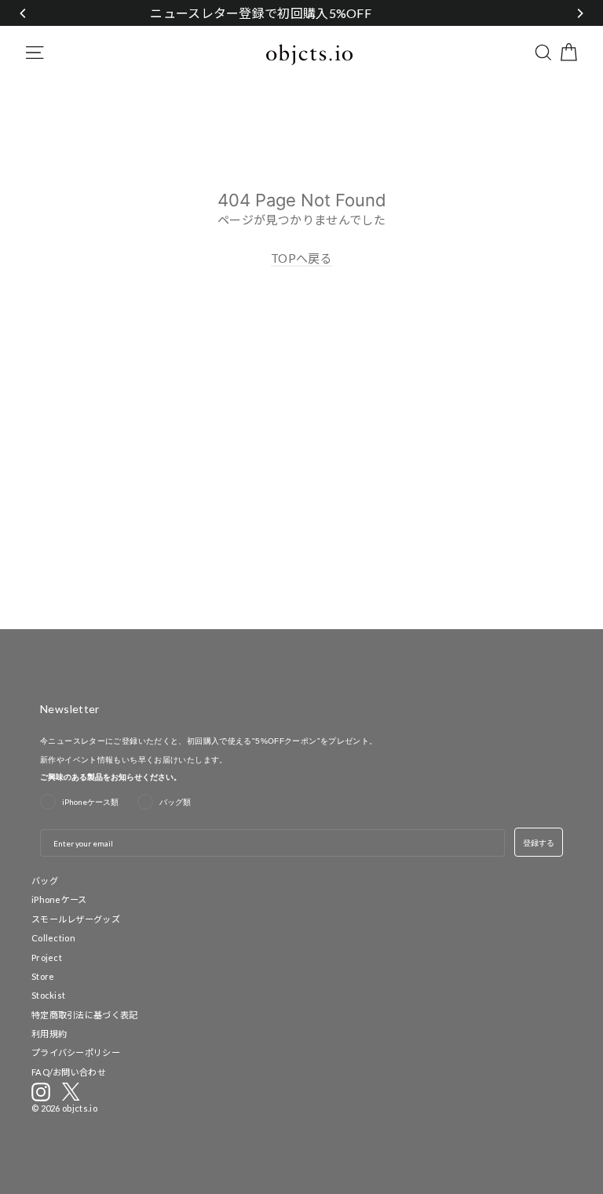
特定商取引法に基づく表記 (84, 1015)
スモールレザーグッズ (75, 919)
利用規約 (49, 1033)
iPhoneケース (59, 899)
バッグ (44, 880)
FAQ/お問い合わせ (68, 1072)
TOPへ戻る (301, 258)
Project (46, 957)
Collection (53, 938)
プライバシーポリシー (75, 1052)
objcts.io (79, 1108)
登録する (538, 842)
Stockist (48, 995)
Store (43, 976)
